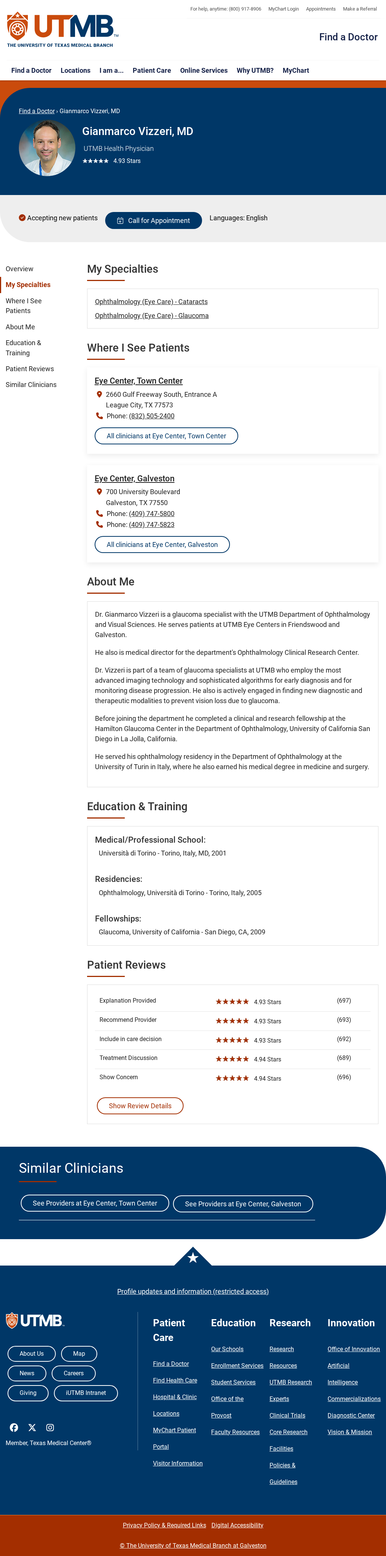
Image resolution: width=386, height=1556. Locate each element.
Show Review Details (140, 1106)
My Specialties (28, 285)
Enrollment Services (237, 1365)
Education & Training (23, 347)
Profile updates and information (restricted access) (193, 1291)
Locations (75, 70)
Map (79, 1353)
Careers (74, 1373)
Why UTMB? (255, 70)
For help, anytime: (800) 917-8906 (225, 9)
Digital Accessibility (237, 1525)
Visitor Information (178, 1463)
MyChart (296, 70)
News (27, 1373)
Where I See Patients (24, 306)
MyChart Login (283, 9)
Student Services (233, 1382)
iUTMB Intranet (86, 1392)
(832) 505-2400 (152, 416)
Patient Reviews (30, 369)
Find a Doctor (348, 37)
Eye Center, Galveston (135, 478)
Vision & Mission (350, 1432)
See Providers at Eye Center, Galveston (243, 1204)
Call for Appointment (157, 220)
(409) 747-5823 (152, 524)
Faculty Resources (235, 1432)
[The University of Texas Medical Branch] (63, 30)
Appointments (321, 9)
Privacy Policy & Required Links (164, 1525)
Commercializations (354, 1398)
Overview (20, 269)
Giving (28, 1392)
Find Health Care (175, 1380)
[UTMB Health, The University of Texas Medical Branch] (35, 1322)
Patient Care (152, 70)
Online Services (204, 70)
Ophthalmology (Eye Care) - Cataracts (151, 302)
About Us (32, 1353)
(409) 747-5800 (152, 514)
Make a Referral (360, 9)
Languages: (227, 218)
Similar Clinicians (31, 385)
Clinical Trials (287, 1415)
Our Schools (227, 1349)
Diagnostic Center (351, 1415)
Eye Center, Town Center (139, 381)
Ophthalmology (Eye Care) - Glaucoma (152, 315)
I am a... (112, 70)
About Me (20, 327)
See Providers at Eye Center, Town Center (95, 1203)
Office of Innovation (354, 1349)
